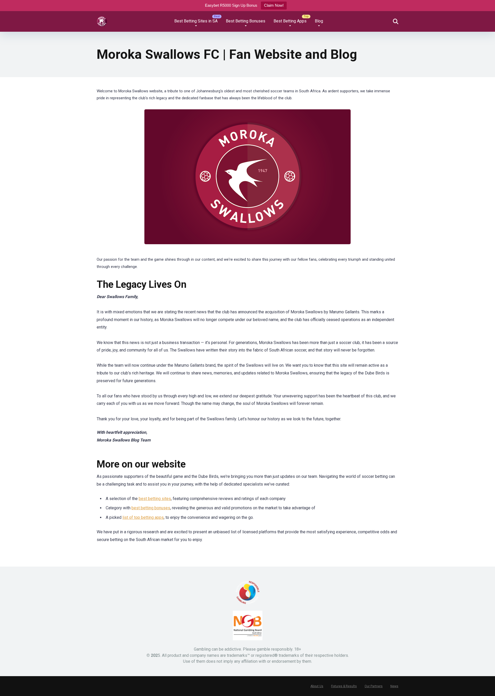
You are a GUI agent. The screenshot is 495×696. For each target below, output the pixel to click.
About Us (316, 686)
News (394, 686)
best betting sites (155, 498)
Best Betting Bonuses (245, 21)
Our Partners (374, 686)
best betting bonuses (150, 507)
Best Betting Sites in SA (196, 21)
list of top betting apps (143, 517)
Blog (319, 21)
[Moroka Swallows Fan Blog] (102, 19)
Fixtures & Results (344, 686)
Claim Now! (274, 5)
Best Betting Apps (290, 21)
